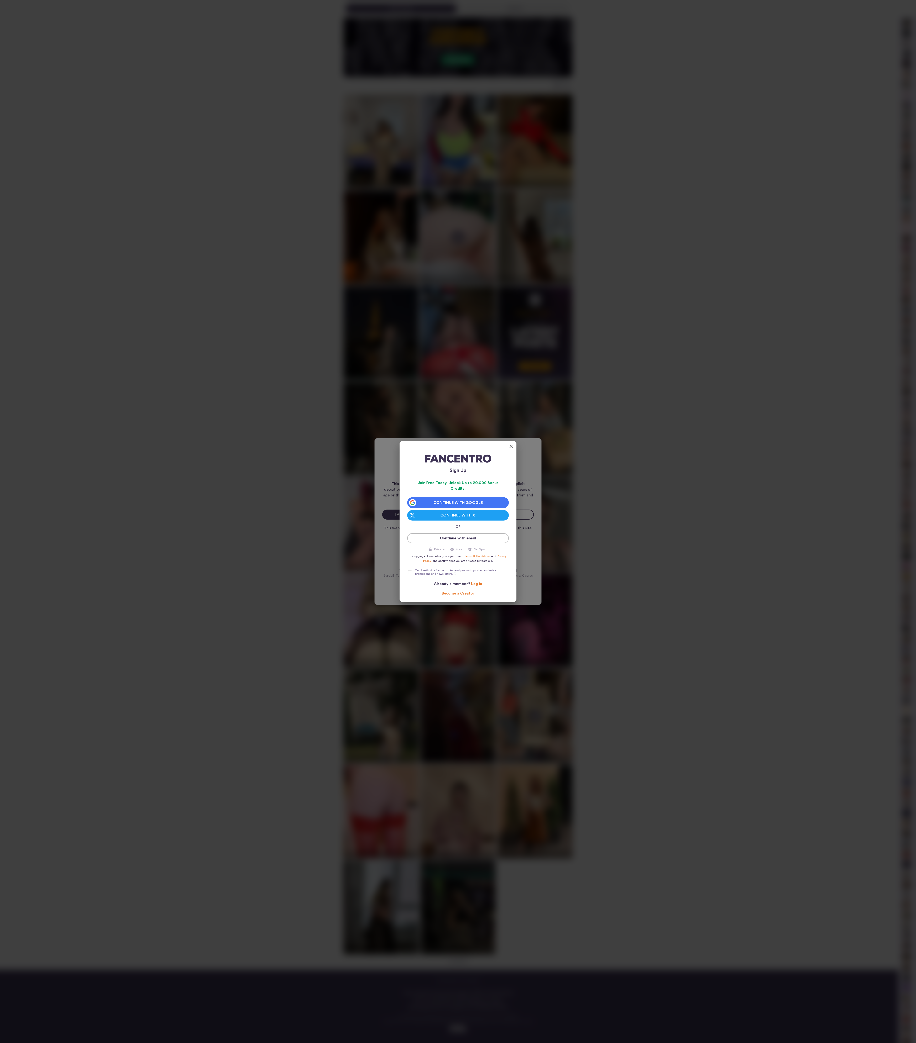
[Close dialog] (511, 446)
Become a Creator (458, 593)
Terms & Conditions (477, 556)
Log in (476, 584)
